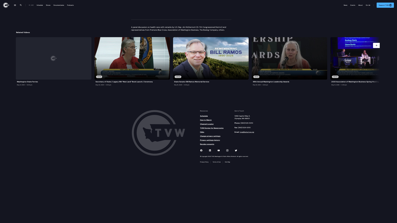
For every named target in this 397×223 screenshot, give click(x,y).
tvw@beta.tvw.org (247, 132)
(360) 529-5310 (246, 123)
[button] (376, 62)
